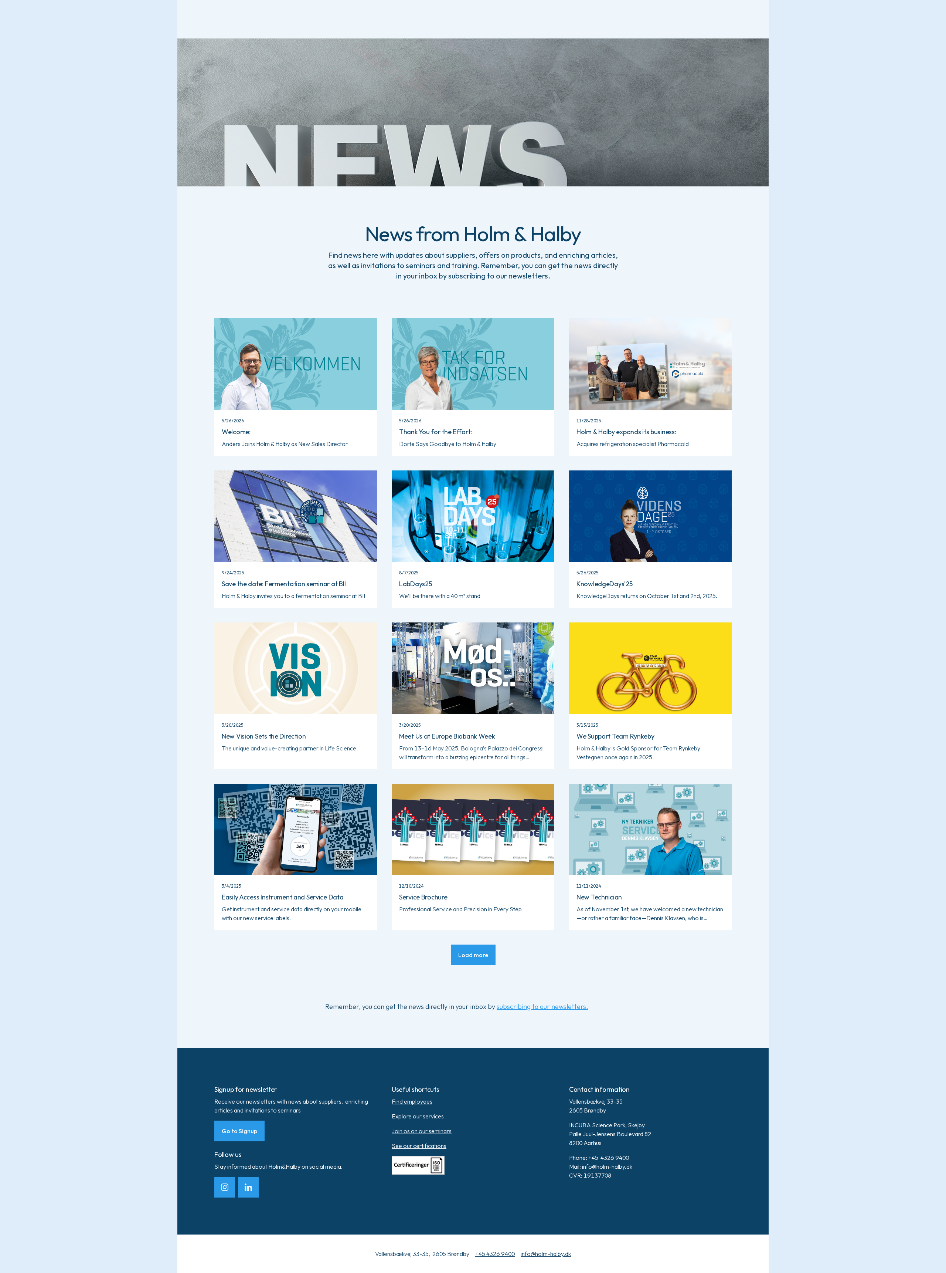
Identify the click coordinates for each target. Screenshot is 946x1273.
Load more (473, 955)
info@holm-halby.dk (546, 1253)
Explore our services (418, 1116)
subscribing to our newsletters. (542, 1006)
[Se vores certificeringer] (473, 1165)
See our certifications (419, 1145)
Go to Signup (239, 1131)
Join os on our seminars (422, 1131)
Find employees (412, 1101)
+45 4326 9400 (495, 1253)
